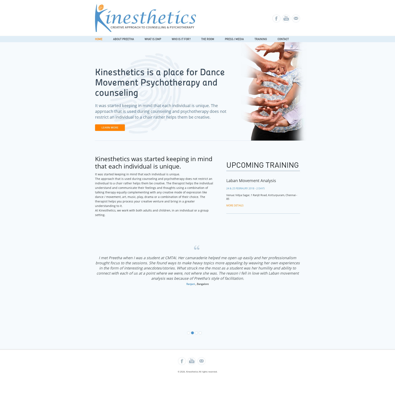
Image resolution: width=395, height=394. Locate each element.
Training (260, 39)
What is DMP (153, 39)
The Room (207, 39)
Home (98, 39)
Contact (283, 39)
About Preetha (123, 39)
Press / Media (234, 39)
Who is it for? (181, 39)
